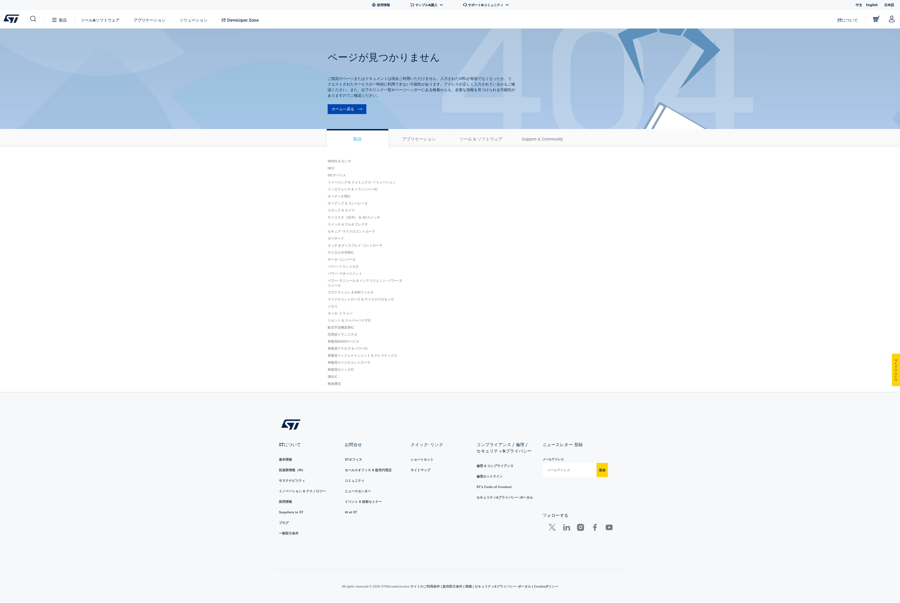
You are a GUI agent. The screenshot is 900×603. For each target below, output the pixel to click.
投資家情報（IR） (292, 470)
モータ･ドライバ (340, 313)
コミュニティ (354, 480)
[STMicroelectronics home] (12, 19)
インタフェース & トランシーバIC (353, 189)
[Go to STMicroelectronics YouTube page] (609, 528)
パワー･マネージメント (345, 273)
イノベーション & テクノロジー (302, 491)
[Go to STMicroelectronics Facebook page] (594, 528)
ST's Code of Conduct (494, 487)
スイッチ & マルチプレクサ (348, 224)
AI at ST (351, 512)
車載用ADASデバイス (343, 341)
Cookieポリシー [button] (545, 586)
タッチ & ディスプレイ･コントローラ (355, 245)
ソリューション (193, 20)
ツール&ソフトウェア (100, 20)
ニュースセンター (358, 491)
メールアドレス (553, 459)
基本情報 (285, 459)
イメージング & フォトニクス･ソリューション (362, 182)
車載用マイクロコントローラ (349, 362)
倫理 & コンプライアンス (495, 466)
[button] (33, 19)
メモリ (333, 306)
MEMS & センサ (339, 161)
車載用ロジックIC (341, 369)
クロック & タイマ (341, 210)
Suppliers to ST (291, 512)
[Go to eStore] (876, 19)
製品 (63, 20)
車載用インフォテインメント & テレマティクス (362, 355)
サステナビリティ (292, 480)
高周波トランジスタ (342, 334)
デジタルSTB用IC (341, 252)
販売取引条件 (452, 586)
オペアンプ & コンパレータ (348, 203)
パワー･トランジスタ (343, 266)
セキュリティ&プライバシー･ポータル (504, 497)
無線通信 (334, 383)
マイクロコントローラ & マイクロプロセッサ (361, 299)
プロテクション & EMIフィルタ (351, 292)
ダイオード (336, 238)
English (872, 5)
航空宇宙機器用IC (341, 327)
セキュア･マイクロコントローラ (351, 231)
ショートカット (422, 459)
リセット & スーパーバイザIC (349, 320)
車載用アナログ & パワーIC (348, 348)
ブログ (284, 523)
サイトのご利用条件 (425, 586)
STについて (847, 20)
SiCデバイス (337, 175)
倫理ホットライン (489, 476)
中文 (859, 5)
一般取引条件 (289, 533)
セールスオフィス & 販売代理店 (368, 470)
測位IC (333, 376)
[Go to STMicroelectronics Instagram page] (580, 528)
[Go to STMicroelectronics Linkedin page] (566, 528)
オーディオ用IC (339, 196)
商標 (468, 586)
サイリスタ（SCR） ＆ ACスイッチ (354, 217)
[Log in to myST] (892, 19)
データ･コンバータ (342, 259)
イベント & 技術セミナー (363, 501)
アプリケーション (149, 20)
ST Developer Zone (240, 20)
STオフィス (353, 459)
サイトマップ (420, 470)
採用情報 (285, 501)
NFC (331, 168)
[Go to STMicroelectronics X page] (553, 528)
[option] (357, 138)
